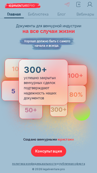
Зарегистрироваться (78, 4)
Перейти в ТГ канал (67, 4)
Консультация (48, 151)
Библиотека (38, 14)
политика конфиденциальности (34, 163)
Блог (61, 14)
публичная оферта (72, 163)
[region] (48, 14)
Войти (90, 4)
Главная (14, 14)
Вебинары (85, 14)
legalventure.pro (54, 169)
